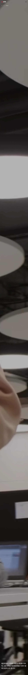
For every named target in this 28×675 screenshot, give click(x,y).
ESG (4, 5)
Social (7, 5)
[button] (26, 1)
